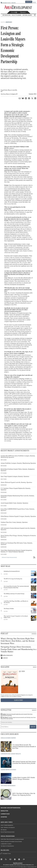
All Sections (34, 15)
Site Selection (4, 829)
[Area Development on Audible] (24, 859)
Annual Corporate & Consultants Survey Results (11, 841)
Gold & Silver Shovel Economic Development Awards (12, 839)
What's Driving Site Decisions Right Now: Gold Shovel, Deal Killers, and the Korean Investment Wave (18, 640)
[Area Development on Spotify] (19, 859)
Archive (34, 710)
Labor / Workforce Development (8, 827)
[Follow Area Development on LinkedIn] (2, 859)
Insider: (16, 715)
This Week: (18, 718)
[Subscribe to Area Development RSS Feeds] (6, 859)
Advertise (13, 2)
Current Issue (5, 814)
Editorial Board (27, 15)
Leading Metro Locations (6, 843)
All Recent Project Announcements (9, 557)
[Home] (11, 859)
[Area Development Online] (18, 863)
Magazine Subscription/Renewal (11, 807)
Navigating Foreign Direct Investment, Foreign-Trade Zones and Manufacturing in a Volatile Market (18, 649)
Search (24, 12)
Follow (13, 12)
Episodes (34, 633)
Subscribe (29, 1)
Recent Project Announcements (7, 832)
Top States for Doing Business (7, 846)
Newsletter (4, 810)
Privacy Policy (23, 866)
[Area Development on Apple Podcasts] (15, 859)
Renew (34, 2)
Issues (34, 667)
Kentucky (9, 22)
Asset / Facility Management (7, 825)
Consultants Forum (6, 2)
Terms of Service (31, 866)
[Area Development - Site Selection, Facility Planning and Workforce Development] (18, 7)
